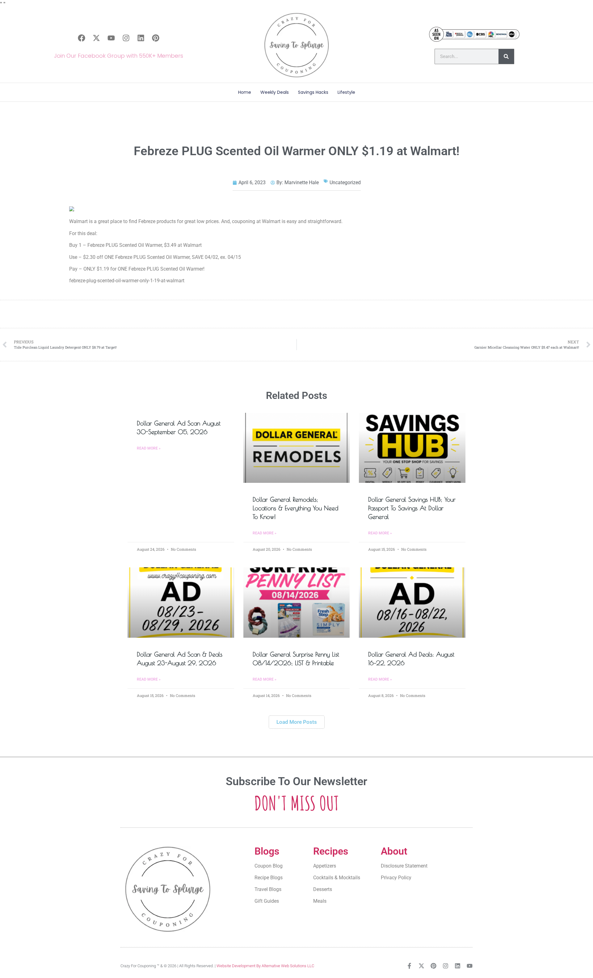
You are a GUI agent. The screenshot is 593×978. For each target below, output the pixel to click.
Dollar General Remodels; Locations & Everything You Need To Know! (295, 508)
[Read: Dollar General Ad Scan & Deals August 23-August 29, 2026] (181, 602)
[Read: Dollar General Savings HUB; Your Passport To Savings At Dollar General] (412, 448)
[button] (297, 722)
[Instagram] (126, 38)
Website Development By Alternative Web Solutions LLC (265, 965)
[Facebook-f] (409, 966)
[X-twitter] (96, 38)
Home (244, 92)
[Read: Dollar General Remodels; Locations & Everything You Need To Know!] (296, 448)
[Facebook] (81, 38)
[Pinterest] (155, 38)
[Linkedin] (140, 38)
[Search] (506, 56)
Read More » (149, 448)
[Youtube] (111, 38)
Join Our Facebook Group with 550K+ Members (118, 56)
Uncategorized (345, 182)
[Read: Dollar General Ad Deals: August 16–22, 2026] (412, 602)
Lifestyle (346, 92)
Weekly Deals (274, 92)
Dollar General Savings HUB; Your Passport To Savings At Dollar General (412, 508)
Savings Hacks (313, 92)
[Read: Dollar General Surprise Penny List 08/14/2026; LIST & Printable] (296, 602)
